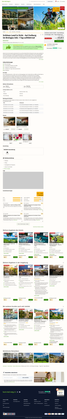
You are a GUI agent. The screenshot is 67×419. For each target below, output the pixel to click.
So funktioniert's (47, 405)
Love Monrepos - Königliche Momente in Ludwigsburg (24, 320)
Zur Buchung (13, 129)
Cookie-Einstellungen (6, 407)
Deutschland (10, 366)
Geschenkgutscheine (16, 401)
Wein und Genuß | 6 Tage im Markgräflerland (8, 277)
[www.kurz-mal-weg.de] (6, 1)
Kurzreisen (5, 366)
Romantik (22, 4)
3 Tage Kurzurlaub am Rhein (39, 276)
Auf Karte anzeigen (21, 42)
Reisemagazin (26, 401)
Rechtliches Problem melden (38, 226)
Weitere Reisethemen (37, 4)
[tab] (32, 363)
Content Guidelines (58, 405)
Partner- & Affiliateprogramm (38, 403)
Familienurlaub (29, 4)
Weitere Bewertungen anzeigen (23, 224)
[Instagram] (17, 392)
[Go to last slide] (61, 351)
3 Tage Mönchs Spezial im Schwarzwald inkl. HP (8, 320)
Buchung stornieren (6, 403)
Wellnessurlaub (4, 4)
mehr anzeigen (41, 59)
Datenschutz (57, 401)
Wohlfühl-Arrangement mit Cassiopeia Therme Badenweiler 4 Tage (40, 244)
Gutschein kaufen (50, 1)
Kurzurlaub (10, 4)
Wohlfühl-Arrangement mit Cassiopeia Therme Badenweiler (24, 244)
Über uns (45, 403)
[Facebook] (19, 392)
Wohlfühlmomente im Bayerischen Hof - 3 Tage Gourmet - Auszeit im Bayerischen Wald (40, 321)
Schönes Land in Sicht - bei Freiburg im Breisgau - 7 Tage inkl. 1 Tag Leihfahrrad (55, 244)
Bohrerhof (5, 40)
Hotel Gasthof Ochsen (52, 322)
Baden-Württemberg (17, 366)
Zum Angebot (15, 299)
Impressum (56, 403)
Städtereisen (17, 4)
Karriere (45, 401)
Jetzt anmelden (26, 377)
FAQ (3, 405)
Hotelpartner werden (37, 401)
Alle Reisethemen (26, 405)
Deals (44, 4)
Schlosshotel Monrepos (22, 322)
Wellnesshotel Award (27, 403)
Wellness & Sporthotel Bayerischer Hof (39, 323)
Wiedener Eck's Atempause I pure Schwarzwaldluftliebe (55, 277)
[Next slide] (63, 351)
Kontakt (4, 401)
